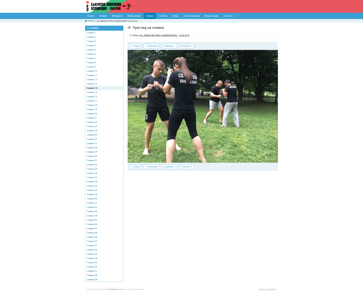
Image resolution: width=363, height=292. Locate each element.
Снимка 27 (92, 143)
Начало (90, 16)
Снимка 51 (92, 245)
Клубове (163, 16)
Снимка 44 (92, 215)
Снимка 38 (92, 190)
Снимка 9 (91, 67)
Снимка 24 (92, 130)
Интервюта (117, 16)
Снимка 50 (92, 241)
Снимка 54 (92, 258)
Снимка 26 (92, 139)
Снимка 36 (92, 181)
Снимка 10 (92, 71)
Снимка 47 (92, 228)
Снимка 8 (91, 62)
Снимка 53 (92, 254)
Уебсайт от (267, 289)
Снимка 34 (92, 173)
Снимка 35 (92, 177)
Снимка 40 (92, 198)
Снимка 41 (92, 203)
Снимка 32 (92, 164)
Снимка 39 (92, 194)
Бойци (175, 16)
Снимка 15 (92, 92)
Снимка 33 (92, 169)
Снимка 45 (92, 220)
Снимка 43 (92, 211)
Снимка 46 (92, 224)
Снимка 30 (92, 156)
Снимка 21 (92, 118)
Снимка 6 (91, 54)
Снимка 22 (92, 122)
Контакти (228, 16)
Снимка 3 (91, 41)
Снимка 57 (92, 271)
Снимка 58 (92, 275)
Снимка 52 (92, 249)
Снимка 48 (92, 232)
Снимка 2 (91, 37)
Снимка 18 (92, 105)
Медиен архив (212, 16)
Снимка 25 (92, 135)
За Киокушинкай (191, 16)
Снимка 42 (92, 207)
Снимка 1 (91, 32)
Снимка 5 (91, 50)
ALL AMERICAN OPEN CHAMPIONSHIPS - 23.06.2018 (164, 35)
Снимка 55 (92, 262)
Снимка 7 (91, 58)
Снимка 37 (92, 186)
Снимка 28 (92, 147)
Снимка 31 (92, 160)
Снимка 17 (92, 101)
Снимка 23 (92, 126)
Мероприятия (134, 16)
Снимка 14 (92, 88)
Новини (103, 16)
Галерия (150, 16)
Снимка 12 (92, 79)
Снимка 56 (92, 266)
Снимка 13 (92, 84)
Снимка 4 (91, 45)
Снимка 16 (92, 96)
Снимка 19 (92, 109)
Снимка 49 (92, 237)
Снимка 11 (92, 75)
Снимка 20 (92, 113)
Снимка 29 (92, 152)
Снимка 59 (92, 279)
